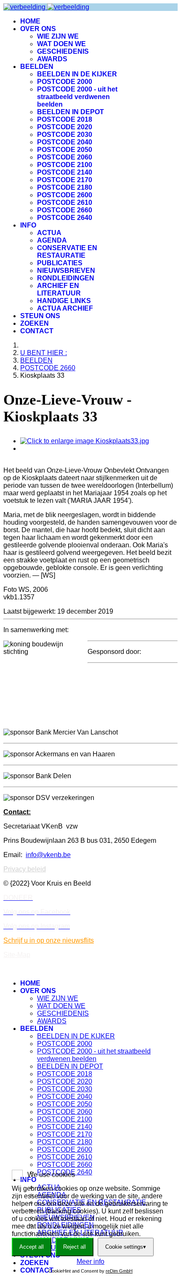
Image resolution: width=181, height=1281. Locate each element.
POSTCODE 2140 (64, 172)
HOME (30, 21)
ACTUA (49, 232)
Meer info (90, 1261)
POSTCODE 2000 (64, 81)
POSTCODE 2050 (64, 149)
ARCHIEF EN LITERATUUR (59, 289)
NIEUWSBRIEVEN (66, 270)
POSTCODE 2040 (64, 142)
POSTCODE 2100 (64, 164)
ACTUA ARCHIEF (65, 308)
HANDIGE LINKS (64, 300)
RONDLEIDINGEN (65, 278)
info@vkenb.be (48, 854)
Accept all (31, 1247)
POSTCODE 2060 (64, 157)
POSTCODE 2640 (64, 217)
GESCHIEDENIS (63, 51)
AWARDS (52, 59)
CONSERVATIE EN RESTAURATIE (67, 251)
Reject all (74, 1247)
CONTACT (36, 331)
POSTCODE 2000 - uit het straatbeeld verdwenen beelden (77, 97)
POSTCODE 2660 (64, 210)
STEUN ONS (40, 315)
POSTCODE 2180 (64, 187)
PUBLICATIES (60, 263)
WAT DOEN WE (61, 43)
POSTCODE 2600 (64, 195)
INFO (28, 225)
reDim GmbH (119, 1270)
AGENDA (52, 240)
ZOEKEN (34, 323)
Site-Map (16, 954)
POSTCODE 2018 (64, 119)
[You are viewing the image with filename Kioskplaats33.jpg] (84, 440)
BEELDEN (36, 66)
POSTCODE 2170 (64, 179)
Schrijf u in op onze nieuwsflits (48, 940)
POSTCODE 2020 (64, 127)
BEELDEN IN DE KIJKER (77, 74)
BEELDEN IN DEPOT (70, 111)
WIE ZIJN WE (58, 36)
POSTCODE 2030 (64, 134)
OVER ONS (38, 28)
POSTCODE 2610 (64, 202)
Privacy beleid (24, 869)
